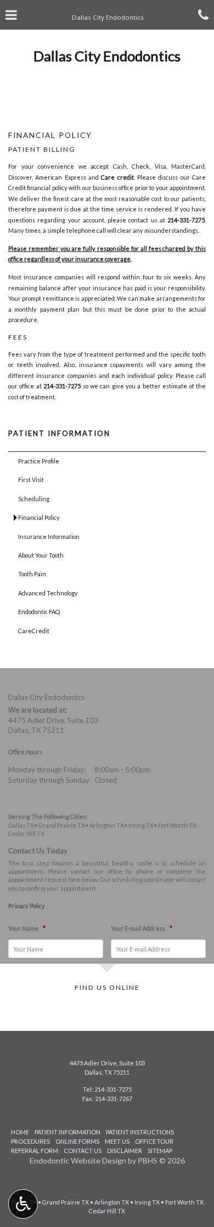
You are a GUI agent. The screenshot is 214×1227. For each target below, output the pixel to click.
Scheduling (33, 498)
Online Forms (77, 1141)
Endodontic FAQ (39, 611)
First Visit (31, 479)
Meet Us (117, 1141)
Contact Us (83, 1150)
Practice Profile (38, 461)
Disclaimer (124, 1150)
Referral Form (34, 1150)
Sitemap (160, 1150)
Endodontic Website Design (78, 1160)
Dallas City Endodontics (107, 56)
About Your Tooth (41, 555)
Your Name (27, 928)
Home (20, 1132)
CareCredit (33, 630)
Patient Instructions (140, 1132)
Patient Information (59, 433)
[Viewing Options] (23, 1204)
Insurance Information (49, 536)
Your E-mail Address (141, 928)
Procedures (30, 1141)
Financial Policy (39, 517)
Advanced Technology (48, 593)
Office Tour (154, 1141)
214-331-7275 (186, 219)
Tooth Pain (32, 573)
